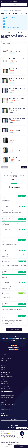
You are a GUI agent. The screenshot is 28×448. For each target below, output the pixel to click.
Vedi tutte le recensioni (14, 329)
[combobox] (14, 4)
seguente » (24, 167)
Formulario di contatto (14, 419)
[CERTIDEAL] (14, 1)
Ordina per (3, 41)
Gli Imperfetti (5, 10)
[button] (14, 8)
